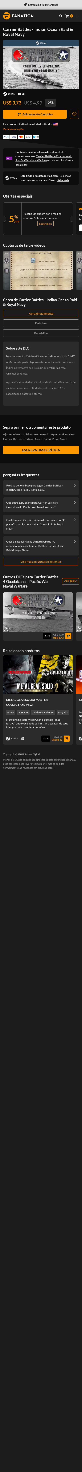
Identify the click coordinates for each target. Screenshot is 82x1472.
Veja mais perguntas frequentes (41, 561)
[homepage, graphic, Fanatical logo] (19, 16)
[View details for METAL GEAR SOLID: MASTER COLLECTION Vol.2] (38, 674)
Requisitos (41, 333)
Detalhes (41, 323)
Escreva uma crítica (41, 450)
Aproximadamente (41, 313)
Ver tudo (70, 581)
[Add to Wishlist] (74, 114)
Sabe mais (63, 180)
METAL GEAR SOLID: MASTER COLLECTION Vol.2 (27, 702)
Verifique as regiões (13, 129)
